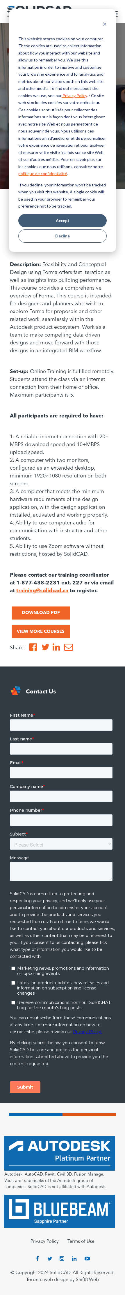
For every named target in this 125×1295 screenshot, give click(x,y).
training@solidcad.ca (42, 590)
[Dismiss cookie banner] (105, 24)
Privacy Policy (74, 95)
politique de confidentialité (42, 173)
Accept (62, 220)
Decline (62, 235)
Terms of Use (80, 1241)
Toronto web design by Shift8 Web (62, 1280)
